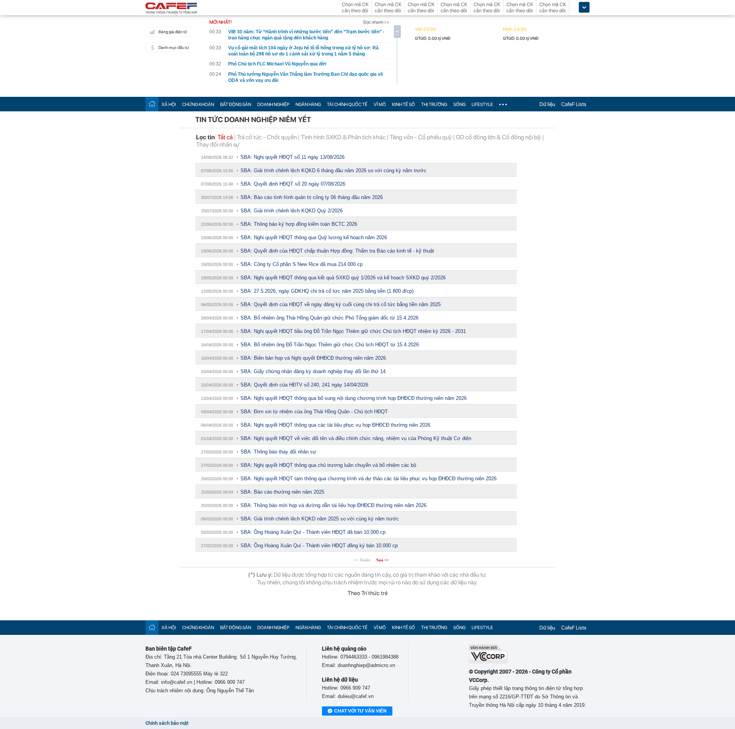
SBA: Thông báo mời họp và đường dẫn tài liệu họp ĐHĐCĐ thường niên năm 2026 (333, 505)
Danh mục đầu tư (173, 47)
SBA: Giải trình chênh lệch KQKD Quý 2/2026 (291, 211)
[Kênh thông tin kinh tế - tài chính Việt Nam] (171, 8)
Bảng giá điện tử (172, 31)
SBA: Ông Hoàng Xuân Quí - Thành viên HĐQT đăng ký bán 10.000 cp (319, 545)
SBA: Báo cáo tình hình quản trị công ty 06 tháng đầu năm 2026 (311, 197)
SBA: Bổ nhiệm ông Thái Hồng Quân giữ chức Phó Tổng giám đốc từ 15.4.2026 (329, 318)
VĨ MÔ (380, 104)
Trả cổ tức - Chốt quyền (267, 137)
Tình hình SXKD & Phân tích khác (343, 137)
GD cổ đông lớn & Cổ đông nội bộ (498, 137)
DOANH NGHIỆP (273, 104)
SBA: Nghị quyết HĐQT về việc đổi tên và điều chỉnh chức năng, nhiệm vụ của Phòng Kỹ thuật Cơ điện (355, 438)
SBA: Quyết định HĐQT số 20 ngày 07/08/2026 (292, 184)
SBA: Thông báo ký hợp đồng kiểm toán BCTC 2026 (298, 224)
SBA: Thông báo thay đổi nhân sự (278, 452)
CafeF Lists (573, 104)
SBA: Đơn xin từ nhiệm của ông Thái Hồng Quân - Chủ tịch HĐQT (314, 411)
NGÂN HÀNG (308, 104)
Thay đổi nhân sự (217, 144)
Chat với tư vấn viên (360, 711)
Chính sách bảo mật (166, 723)
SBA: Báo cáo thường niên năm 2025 (282, 492)
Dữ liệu (547, 104)
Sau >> (382, 560)
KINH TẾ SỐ (403, 104)
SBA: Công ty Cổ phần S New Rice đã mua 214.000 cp (301, 264)
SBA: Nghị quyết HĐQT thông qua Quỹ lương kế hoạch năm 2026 (313, 237)
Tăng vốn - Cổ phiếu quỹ (421, 137)
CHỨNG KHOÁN (198, 104)
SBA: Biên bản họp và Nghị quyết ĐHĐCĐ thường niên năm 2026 (313, 358)
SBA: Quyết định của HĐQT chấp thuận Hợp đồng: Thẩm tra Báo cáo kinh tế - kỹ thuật (337, 251)
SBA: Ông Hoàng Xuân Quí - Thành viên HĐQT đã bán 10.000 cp (312, 532)
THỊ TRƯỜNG (434, 104)
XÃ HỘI (169, 104)
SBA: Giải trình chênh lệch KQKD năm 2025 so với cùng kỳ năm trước (319, 519)
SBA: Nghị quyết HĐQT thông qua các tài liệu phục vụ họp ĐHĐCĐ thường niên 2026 (335, 425)
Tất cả (225, 137)
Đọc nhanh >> (376, 22)
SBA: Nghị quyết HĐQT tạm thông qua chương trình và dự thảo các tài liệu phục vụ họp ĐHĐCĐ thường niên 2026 (368, 478)
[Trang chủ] (152, 104)
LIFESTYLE (482, 104)
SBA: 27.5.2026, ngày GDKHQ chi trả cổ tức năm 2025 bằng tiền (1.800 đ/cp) (326, 291)
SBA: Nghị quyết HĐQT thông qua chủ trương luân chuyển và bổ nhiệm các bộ (328, 465)
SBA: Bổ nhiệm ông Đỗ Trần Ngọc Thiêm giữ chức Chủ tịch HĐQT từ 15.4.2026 (329, 344)
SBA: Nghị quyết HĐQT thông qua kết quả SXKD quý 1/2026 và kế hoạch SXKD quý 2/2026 (343, 278)
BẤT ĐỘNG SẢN (235, 104)
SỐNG (459, 104)
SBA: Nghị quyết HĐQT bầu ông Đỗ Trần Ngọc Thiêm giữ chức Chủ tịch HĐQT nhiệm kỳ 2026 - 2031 (353, 331)
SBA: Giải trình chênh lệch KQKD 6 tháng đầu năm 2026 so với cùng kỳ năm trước (333, 170)
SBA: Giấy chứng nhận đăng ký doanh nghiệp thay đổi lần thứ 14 (312, 371)
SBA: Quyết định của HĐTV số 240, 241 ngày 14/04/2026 (304, 385)
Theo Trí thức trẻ (368, 593)
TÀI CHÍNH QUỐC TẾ (347, 104)
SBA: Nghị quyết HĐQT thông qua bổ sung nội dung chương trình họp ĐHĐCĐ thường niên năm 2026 (353, 398)
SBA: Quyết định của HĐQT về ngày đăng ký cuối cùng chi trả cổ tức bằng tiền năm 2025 (340, 304)
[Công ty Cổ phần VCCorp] (488, 661)
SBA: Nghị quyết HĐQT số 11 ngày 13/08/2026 (292, 157)
